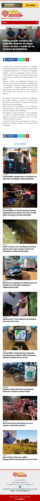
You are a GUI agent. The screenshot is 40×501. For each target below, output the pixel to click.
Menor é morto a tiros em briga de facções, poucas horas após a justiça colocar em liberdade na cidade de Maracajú (19, 249)
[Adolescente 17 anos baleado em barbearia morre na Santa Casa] (20, 304)
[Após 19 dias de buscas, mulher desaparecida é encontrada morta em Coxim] (20, 442)
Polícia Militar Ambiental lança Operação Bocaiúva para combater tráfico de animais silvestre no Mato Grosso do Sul (19, 355)
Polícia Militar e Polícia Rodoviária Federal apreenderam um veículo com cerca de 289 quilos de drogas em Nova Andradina (19, 213)
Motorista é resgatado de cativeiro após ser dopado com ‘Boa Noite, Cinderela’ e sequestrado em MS (20, 285)
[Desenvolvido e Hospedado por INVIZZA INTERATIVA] (20, 499)
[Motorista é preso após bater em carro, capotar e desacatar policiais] (20, 408)
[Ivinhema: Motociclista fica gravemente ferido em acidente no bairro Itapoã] (20, 374)
